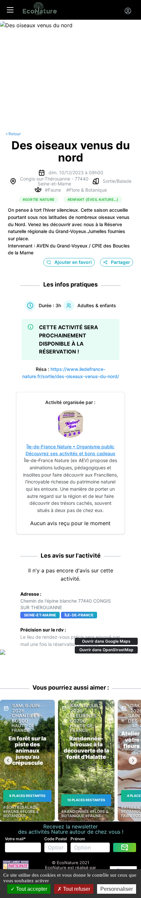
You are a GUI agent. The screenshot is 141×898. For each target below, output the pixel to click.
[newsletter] (124, 847)
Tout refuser (76, 889)
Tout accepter (31, 889)
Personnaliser (116, 889)
